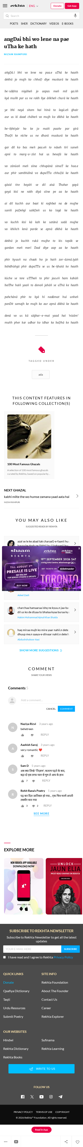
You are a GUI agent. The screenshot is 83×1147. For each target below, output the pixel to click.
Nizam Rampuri (15, 54)
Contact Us (49, 999)
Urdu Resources (14, 1008)
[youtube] (41, 1096)
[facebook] (22, 1096)
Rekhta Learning (53, 1048)
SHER (24, 23)
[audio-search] (75, 15)
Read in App (41, 1129)
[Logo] (17, 6)
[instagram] (51, 1096)
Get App (72, 5)
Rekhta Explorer (53, 1016)
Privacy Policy (63, 957)
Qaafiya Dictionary (16, 991)
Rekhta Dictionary (15, 1048)
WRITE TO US (45, 1068)
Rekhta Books (12, 1057)
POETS (14, 23)
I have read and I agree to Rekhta (40, 957)
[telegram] (60, 1096)
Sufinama (48, 1040)
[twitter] (32, 1096)
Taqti (6, 999)
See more (41, 813)
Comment (66, 708)
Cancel (51, 708)
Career (46, 1008)
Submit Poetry (13, 1016)
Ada (40, 374)
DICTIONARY (38, 23)
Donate (57, 5)
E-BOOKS (67, 23)
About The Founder (55, 991)
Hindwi (8, 1040)
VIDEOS (54, 23)
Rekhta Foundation (55, 982)
